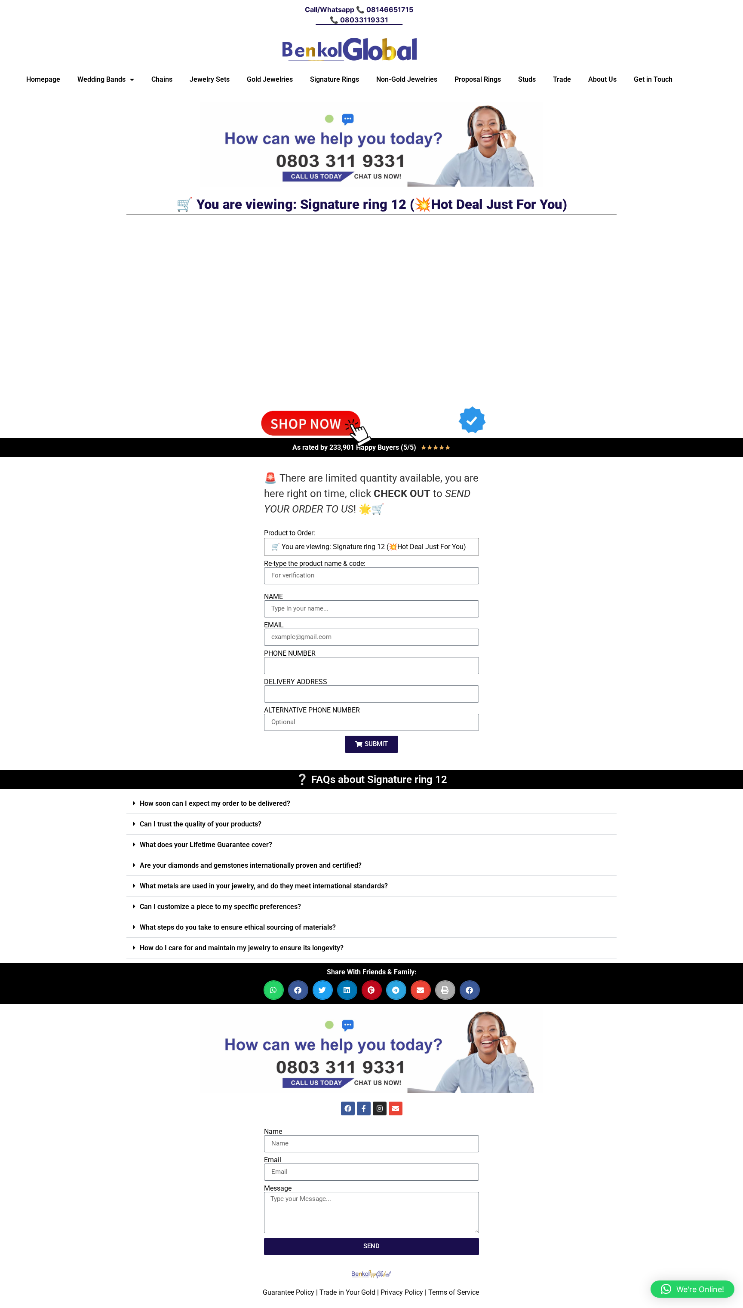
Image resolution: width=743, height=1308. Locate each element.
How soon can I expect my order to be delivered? (215, 803)
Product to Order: (289, 533)
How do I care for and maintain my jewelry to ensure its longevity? (242, 948)
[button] (371, 803)
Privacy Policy (402, 1292)
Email (272, 1160)
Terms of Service (453, 1292)
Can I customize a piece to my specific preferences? (220, 907)
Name (273, 1131)
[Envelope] (395, 1108)
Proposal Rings (477, 79)
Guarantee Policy (288, 1292)
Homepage (43, 79)
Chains (161, 79)
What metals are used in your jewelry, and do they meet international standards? (264, 886)
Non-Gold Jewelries (406, 79)
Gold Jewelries (270, 79)
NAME (273, 596)
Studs (527, 79)
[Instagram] (380, 1108)
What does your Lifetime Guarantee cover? (206, 845)
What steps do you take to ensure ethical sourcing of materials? (238, 927)
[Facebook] (348, 1108)
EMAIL (274, 625)
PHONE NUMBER (290, 653)
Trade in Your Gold (347, 1292)
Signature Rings (334, 79)
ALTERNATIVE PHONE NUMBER (312, 710)
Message (278, 1188)
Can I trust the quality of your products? (200, 824)
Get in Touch (653, 79)
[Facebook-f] (364, 1108)
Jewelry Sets (210, 79)
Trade (562, 79)
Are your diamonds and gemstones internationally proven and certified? (251, 865)
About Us (602, 79)
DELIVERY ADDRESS (295, 682)
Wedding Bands (101, 79)
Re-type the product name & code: (314, 563)
